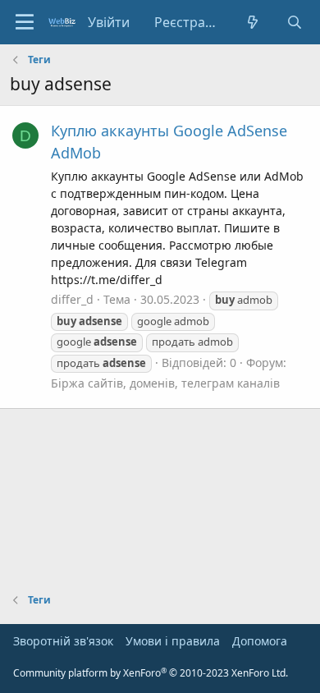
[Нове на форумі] (253, 22)
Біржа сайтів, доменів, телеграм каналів (165, 383)
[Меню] (24, 22)
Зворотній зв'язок (63, 641)
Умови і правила (173, 641)
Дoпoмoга (259, 641)
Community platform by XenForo (150, 673)
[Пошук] (294, 22)
